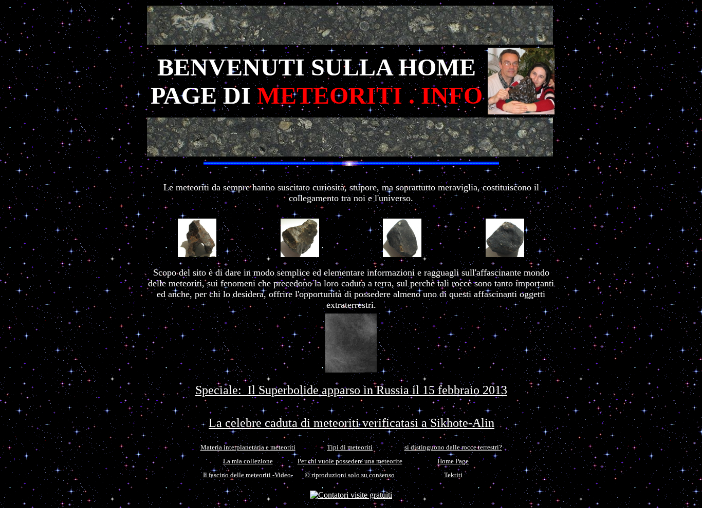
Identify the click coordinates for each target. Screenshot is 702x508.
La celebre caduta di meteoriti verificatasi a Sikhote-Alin (351, 422)
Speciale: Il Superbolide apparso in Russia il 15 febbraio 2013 (351, 390)
